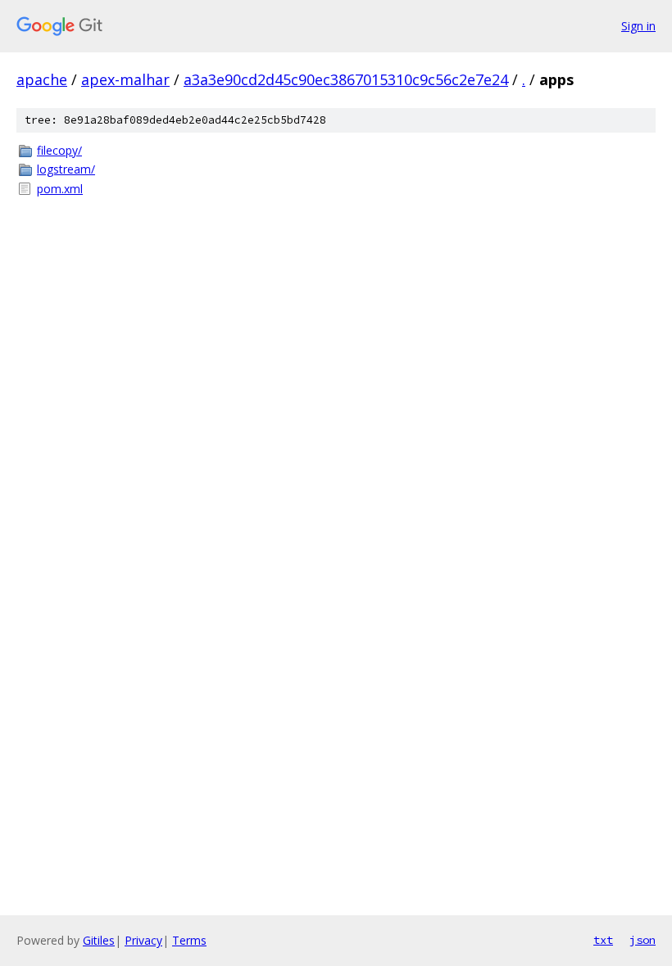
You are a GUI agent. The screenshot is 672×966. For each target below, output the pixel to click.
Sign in (638, 26)
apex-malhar (125, 79)
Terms (189, 940)
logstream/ (66, 169)
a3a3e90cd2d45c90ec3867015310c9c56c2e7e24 (346, 79)
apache (41, 79)
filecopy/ (59, 150)
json (642, 939)
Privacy (143, 940)
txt (603, 939)
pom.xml (60, 188)
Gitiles (99, 940)
